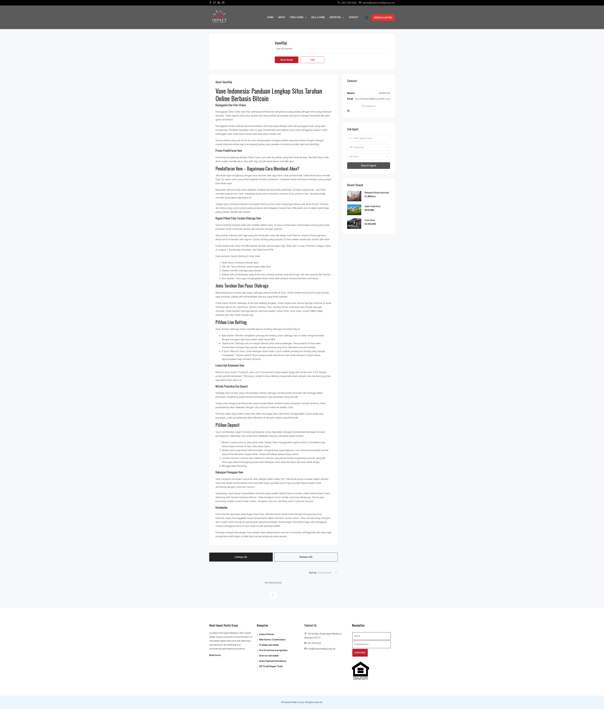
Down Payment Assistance (272, 661)
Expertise (335, 17)
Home (270, 17)
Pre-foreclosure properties (273, 650)
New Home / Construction (272, 639)
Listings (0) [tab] (241, 557)
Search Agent (368, 165)
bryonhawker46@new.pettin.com (372, 98)
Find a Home (296, 17)
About (281, 17)
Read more (215, 655)
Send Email (286, 59)
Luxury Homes (266, 634)
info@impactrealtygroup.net (321, 648)
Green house (369, 220)
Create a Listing (383, 17)
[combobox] (327, 572)
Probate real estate (269, 645)
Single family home (372, 206)
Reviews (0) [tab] (305, 557)
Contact (353, 17)
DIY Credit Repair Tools (271, 666)
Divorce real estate (269, 655)
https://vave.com (257, 157)
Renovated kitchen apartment (376, 192)
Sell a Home (318, 17)
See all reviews (284, 48)
